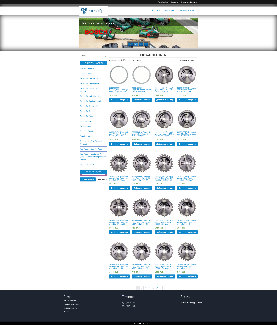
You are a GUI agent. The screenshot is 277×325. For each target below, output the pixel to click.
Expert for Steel (86, 111)
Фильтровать (88, 179)
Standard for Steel (87, 136)
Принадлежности (87, 164)
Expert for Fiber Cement (89, 83)
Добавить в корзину (119, 100)
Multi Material (85, 121)
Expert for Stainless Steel (90, 106)
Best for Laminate (87, 68)
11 (161, 288)
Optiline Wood (85, 126)
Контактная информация (189, 2)
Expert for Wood (86, 116)
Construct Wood (86, 73)
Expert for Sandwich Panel (90, 101)
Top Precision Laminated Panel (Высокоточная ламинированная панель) (93, 157)
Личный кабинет (163, 2)
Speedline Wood (86, 131)
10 (157, 288)
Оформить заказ (187, 11)
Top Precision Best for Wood (91, 149)
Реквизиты (174, 2)
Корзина (169, 11)
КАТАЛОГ (156, 11)
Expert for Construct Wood (90, 78)
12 (164, 288)
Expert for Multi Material (90, 96)
